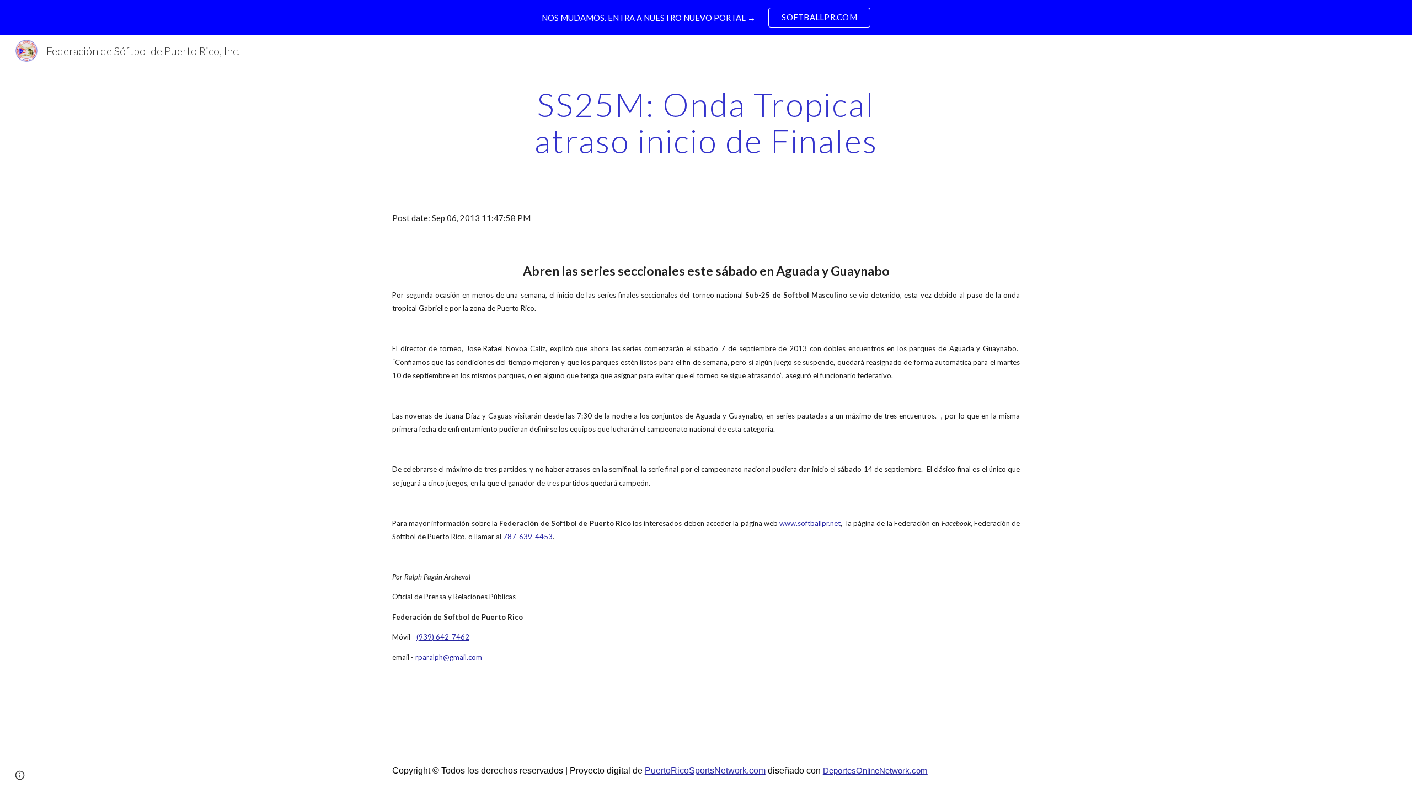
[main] (706, 122)
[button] (20, 775)
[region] (706, 17)
